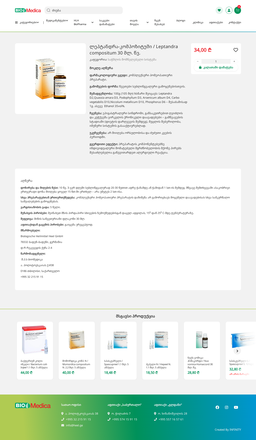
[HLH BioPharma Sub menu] (92, 22)
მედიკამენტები (56, 20)
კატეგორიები (28, 22)
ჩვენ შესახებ (159, 22)
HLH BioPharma (80, 22)
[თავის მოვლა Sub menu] (147, 22)
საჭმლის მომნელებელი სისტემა (132, 59)
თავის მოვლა (134, 22)
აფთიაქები (216, 22)
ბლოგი (180, 20)
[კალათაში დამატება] (31, 350)
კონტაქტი (234, 22)
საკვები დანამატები (107, 22)
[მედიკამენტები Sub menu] (67, 20)
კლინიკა (198, 22)
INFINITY (235, 429)
